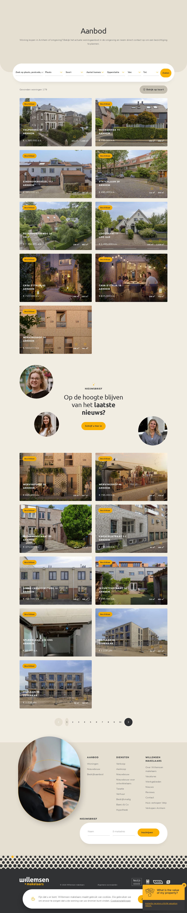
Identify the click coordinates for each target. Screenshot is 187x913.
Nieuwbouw (93, 769)
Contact (150, 797)
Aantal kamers (93, 72)
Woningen (92, 763)
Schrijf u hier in (93, 426)
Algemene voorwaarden (107, 885)
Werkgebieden (153, 781)
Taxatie (120, 788)
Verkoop (120, 763)
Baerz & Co (122, 804)
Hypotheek (122, 810)
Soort (68, 72)
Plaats (48, 72)
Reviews (150, 792)
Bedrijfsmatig (123, 799)
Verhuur (120, 794)
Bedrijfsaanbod (95, 774)
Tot (145, 72)
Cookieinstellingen (121, 900)
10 (120, 722)
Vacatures (151, 776)
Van (130, 72)
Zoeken (165, 73)
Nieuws (150, 787)
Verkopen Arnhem (155, 808)
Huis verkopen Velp (156, 802)
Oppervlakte (113, 72)
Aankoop (121, 769)
